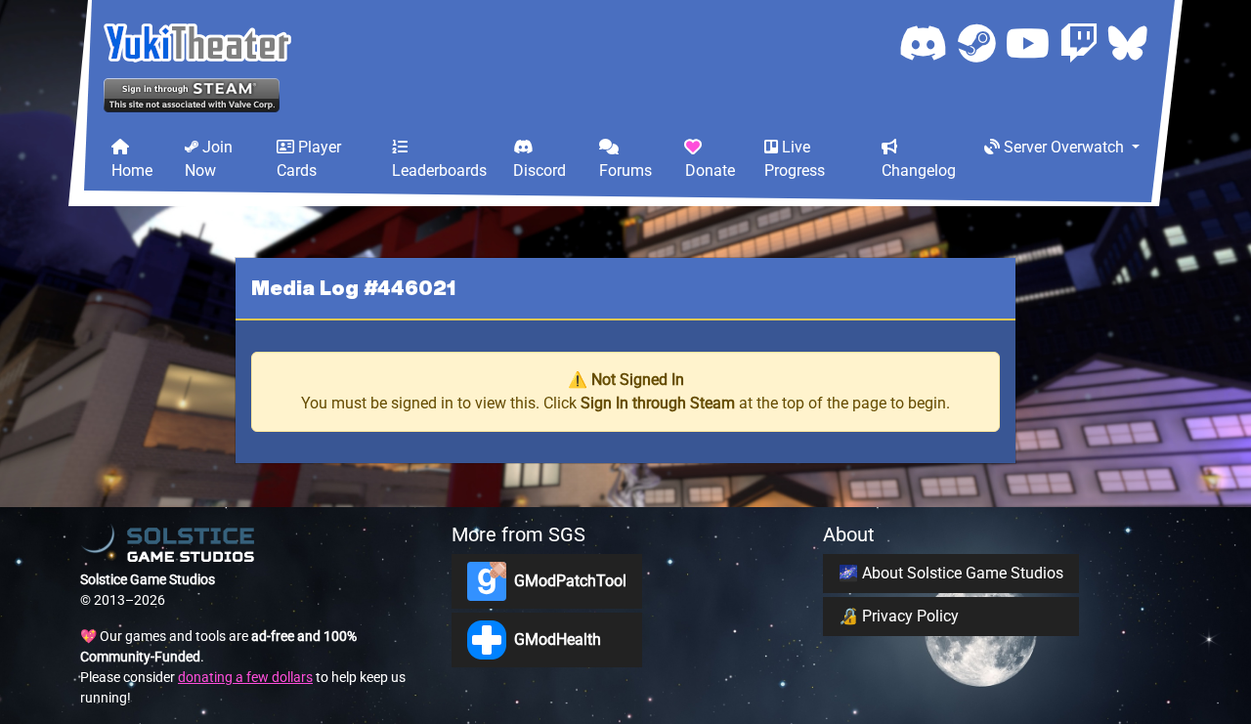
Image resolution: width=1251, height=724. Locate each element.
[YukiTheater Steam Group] (982, 42)
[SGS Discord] (928, 42)
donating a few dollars (245, 677)
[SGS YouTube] (1032, 42)
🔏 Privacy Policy (899, 616)
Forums (625, 170)
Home (131, 170)
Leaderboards (439, 170)
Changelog (919, 170)
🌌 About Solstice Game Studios (951, 573)
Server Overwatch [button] (1064, 147)
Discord (539, 170)
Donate (710, 170)
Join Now (209, 159)
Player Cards (309, 159)
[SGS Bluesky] (1127, 42)
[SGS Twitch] (1083, 42)
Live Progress (794, 159)
